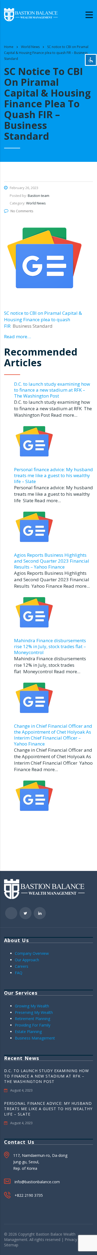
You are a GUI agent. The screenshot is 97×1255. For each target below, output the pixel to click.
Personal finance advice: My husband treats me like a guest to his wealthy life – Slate (53, 475)
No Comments (22, 210)
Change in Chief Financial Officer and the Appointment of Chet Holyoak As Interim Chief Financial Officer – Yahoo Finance (53, 735)
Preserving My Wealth (34, 1012)
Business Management (35, 1038)
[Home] (31, 14)
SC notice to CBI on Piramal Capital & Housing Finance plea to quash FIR (43, 319)
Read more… (17, 336)
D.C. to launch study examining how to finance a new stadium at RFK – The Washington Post (52, 390)
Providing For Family (32, 1025)
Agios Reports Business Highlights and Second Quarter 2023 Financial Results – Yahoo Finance (51, 561)
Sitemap (11, 1244)
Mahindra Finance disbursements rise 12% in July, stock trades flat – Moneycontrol (50, 646)
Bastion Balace (49, 1234)
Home (8, 47)
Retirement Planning (32, 1018)
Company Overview (32, 953)
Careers (21, 966)
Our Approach (27, 959)
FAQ (18, 972)
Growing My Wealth (32, 1005)
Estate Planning (28, 1031)
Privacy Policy (76, 1239)
